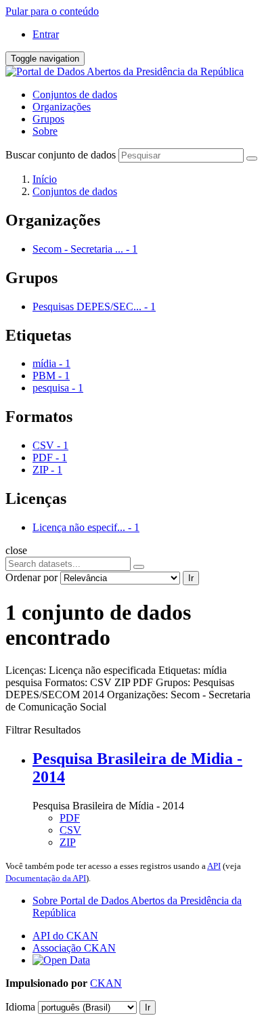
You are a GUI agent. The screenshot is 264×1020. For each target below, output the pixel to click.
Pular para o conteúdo (52, 11)
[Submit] (251, 158)
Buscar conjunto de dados (60, 155)
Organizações (61, 106)
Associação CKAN (74, 948)
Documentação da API (45, 878)
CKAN (106, 983)
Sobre (45, 131)
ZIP (68, 842)
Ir (191, 578)
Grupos (48, 119)
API (214, 866)
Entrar (45, 34)
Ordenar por (31, 577)
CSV (70, 830)
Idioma (20, 1007)
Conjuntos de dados (74, 94)
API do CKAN (65, 935)
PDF (70, 818)
